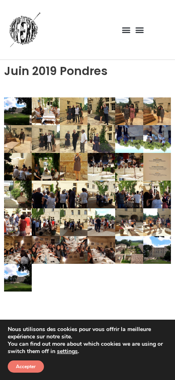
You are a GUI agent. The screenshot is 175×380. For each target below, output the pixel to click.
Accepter (26, 366)
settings (67, 351)
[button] (126, 29)
